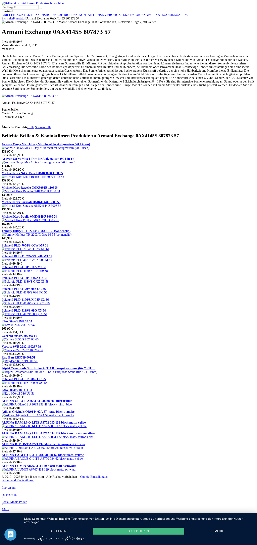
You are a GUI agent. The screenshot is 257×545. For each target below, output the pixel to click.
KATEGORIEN (135, 14)
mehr (218, 531)
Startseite (7, 18)
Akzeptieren (138, 531)
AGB (5, 509)
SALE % (182, 14)
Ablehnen (58, 531)
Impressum (8, 487)
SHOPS (49, 14)
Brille (30, 127)
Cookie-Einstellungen (94, 476)
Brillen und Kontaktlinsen (18, 480)
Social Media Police (14, 502)
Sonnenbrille (43, 127)
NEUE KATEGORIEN (161, 14)
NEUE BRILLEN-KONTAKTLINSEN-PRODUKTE (89, 14)
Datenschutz (9, 494)
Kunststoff (19, 18)
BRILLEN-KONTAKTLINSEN (23, 14)
